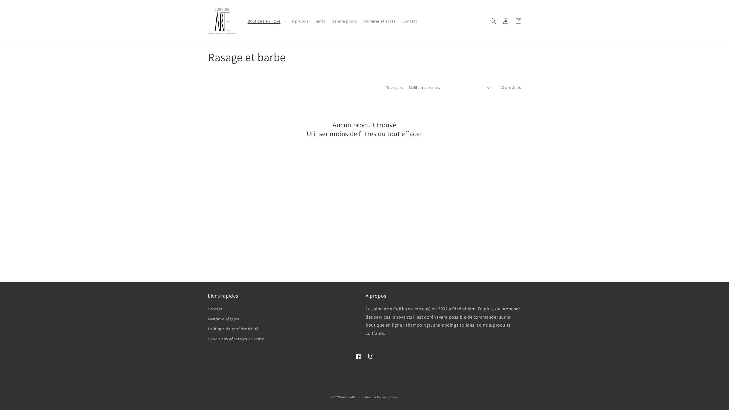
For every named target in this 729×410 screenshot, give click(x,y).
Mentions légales (223, 318)
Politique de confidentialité (233, 328)
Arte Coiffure (349, 397)
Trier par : (394, 87)
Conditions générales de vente (236, 338)
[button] (266, 21)
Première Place (387, 397)
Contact (215, 308)
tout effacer (404, 133)
